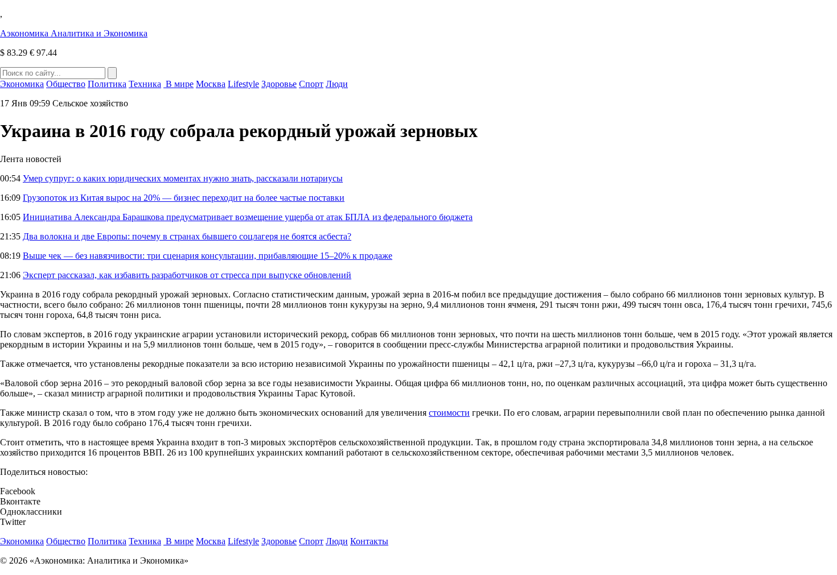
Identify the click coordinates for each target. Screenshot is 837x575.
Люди (337, 84)
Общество (65, 84)
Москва (210, 84)
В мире (178, 84)
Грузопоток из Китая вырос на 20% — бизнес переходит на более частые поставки (183, 197)
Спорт (311, 84)
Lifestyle (243, 84)
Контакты (369, 541)
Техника (145, 84)
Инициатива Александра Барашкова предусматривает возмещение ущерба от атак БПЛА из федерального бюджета (248, 217)
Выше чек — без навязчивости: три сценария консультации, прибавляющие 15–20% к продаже (207, 255)
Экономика (22, 84)
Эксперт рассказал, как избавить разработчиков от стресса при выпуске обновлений (187, 275)
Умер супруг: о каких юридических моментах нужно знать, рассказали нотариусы (183, 178)
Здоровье (279, 84)
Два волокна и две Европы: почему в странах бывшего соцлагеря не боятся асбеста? (187, 236)
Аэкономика (73, 33)
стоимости (449, 412)
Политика (107, 84)
